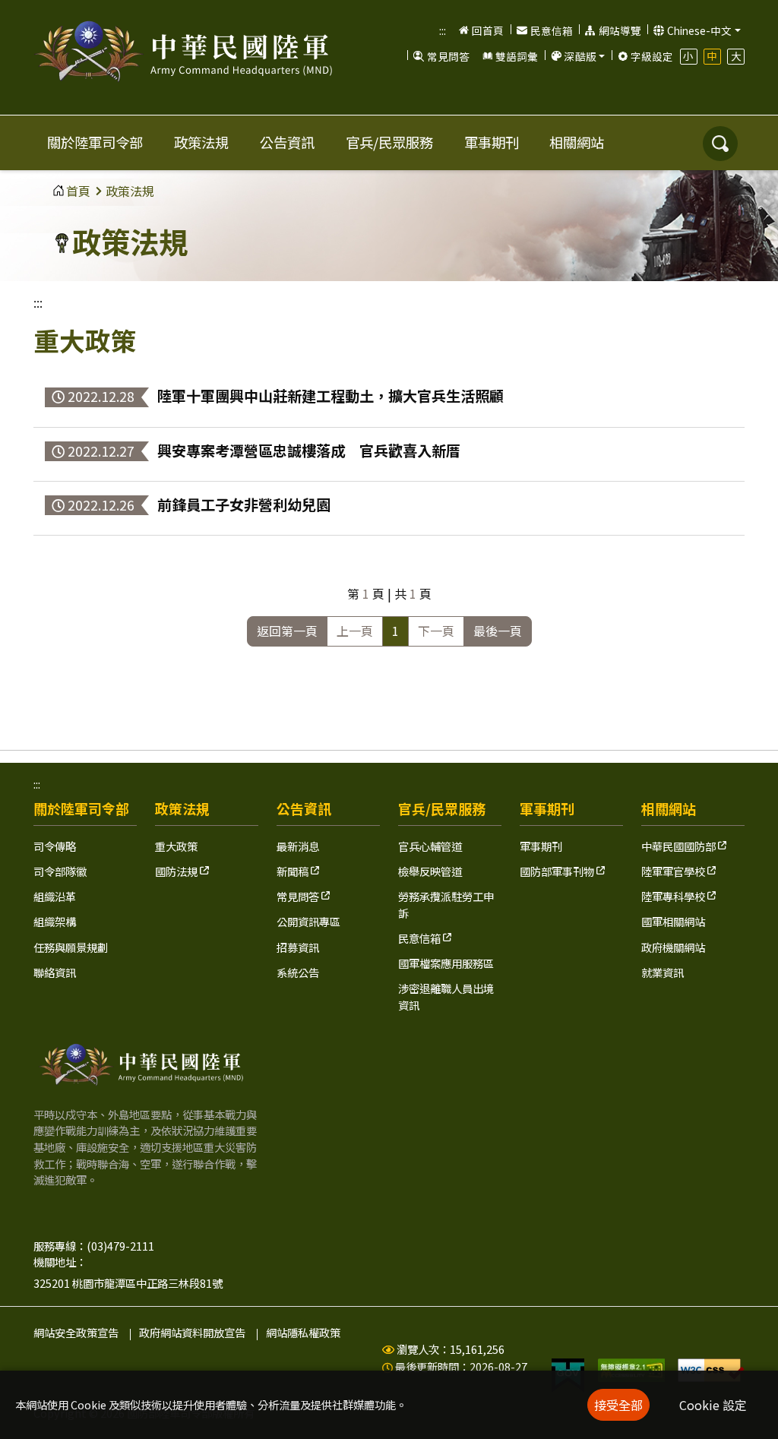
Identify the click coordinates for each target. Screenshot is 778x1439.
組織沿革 (54, 896)
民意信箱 (551, 30)
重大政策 (176, 846)
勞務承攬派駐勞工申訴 (446, 904)
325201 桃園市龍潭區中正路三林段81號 (128, 1283)
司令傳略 (54, 846)
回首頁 (488, 30)
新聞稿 (294, 871)
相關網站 (576, 142)
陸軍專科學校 (674, 896)
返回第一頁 (287, 630)
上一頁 (355, 630)
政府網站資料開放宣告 (192, 1332)
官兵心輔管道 (430, 846)
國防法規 (177, 871)
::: (442, 30)
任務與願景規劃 (70, 947)
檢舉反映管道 (430, 871)
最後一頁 (497, 630)
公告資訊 (287, 142)
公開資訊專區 (308, 921)
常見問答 (448, 56)
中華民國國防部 (679, 846)
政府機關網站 (673, 947)
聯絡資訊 (54, 972)
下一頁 (436, 630)
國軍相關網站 (673, 921)
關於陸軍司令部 (95, 142)
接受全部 (618, 1405)
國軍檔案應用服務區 (446, 963)
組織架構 (54, 921)
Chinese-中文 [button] (699, 30)
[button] (577, 56)
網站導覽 (620, 30)
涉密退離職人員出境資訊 (446, 996)
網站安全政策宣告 (76, 1332)
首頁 (78, 191)
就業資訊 (662, 972)
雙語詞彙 (516, 56)
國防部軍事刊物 (558, 871)
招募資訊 (298, 947)
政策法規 (201, 142)
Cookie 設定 (713, 1405)
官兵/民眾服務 (389, 142)
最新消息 (298, 846)
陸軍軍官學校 (674, 871)
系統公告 (298, 972)
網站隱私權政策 (303, 1332)
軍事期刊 (491, 142)
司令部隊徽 (60, 871)
